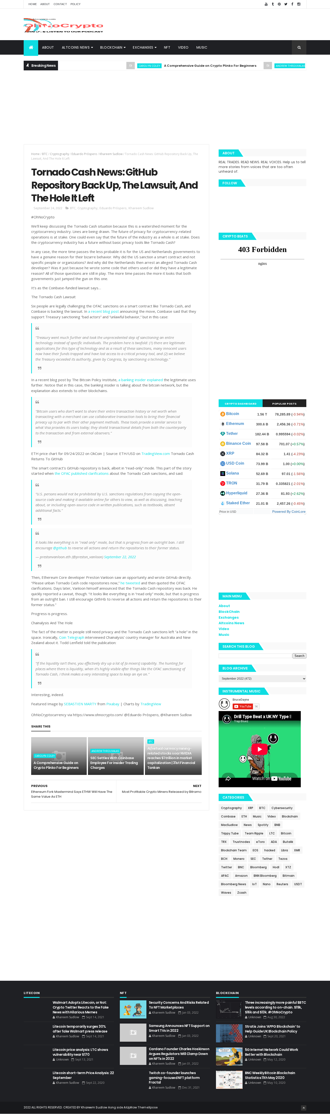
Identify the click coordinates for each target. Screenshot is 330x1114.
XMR (297, 850)
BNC (241, 867)
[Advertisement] (218, 24)
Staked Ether (238, 503)
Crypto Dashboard (241, 404)
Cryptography (59, 154)
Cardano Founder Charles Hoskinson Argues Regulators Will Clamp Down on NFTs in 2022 (179, 1054)
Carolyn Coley (133, 65)
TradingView (150, 703)
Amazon (241, 876)
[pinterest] (279, 4)
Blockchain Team (234, 850)
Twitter (226, 867)
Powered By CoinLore (289, 511)
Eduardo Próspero (84, 154)
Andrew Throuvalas (274, 65)
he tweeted (130, 582)
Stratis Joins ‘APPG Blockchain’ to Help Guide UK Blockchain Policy (272, 1029)
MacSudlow (229, 825)
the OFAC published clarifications (82, 473)
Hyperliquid (236, 493)
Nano (267, 884)
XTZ (288, 867)
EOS (255, 850)
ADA (274, 842)
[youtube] (266, 4)
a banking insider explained (140, 379)
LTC (272, 833)
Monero (238, 859)
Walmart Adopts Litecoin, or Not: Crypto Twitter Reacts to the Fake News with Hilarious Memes (81, 1007)
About (45, 4)
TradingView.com (155, 453)
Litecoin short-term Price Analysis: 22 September (83, 1075)
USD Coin (235, 463)
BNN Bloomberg (265, 876)
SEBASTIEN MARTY (80, 703)
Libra (284, 850)
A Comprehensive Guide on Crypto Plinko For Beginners (194, 65)
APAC (225, 876)
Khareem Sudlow (111, 154)
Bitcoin (232, 414)
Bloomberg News (233, 884)
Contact (60, 4)
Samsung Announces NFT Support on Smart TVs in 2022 (179, 1028)
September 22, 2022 (120, 556)
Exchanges (143, 47)
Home (33, 4)
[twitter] (285, 4)
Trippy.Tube (230, 833)
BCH (224, 859)
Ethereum (235, 424)
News (248, 825)
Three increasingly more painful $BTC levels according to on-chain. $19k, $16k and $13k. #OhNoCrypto (275, 1007)
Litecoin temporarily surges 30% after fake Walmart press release (80, 1029)
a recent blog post (103, 311)
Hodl (276, 867)
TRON (231, 483)
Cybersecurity (282, 808)
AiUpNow (130, 1107)
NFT (167, 47)
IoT (254, 884)
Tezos (282, 859)
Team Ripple (254, 833)
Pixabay (112, 703)
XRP (230, 453)
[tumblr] (272, 4)
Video (183, 47)
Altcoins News (76, 47)
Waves (226, 893)
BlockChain (111, 47)
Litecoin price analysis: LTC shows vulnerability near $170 (80, 1052)
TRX (224, 842)
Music (202, 47)
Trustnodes (241, 842)
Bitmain (288, 876)
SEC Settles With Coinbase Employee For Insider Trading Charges (114, 763)
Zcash (241, 893)
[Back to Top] (303, 1108)
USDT (298, 884)
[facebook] (292, 4)
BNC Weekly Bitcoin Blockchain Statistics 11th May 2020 (270, 1075)
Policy (76, 4)
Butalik (288, 842)
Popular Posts (284, 404)
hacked (269, 850)
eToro (260, 842)
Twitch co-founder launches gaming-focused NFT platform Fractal (174, 1077)
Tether (232, 433)
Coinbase (228, 816)
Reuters (282, 884)
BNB (277, 825)
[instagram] (298, 4)
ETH (244, 816)
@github (60, 547)
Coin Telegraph (71, 637)
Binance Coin (238, 443)
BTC (45, 154)
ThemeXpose (148, 1107)
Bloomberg (258, 867)
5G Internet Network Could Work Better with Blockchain (271, 1052)
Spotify (263, 825)
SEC (253, 859)
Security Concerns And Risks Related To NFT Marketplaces (179, 1005)
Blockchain (290, 816)
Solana (232, 473)
